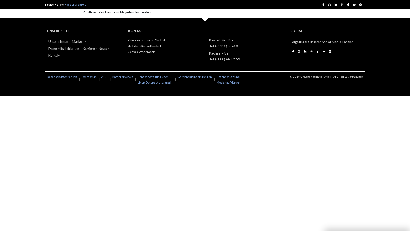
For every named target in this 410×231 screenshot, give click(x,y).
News (102, 48)
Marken (77, 41)
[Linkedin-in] (335, 4)
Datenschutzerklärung (62, 76)
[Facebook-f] (323, 4)
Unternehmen (58, 41)
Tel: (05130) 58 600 (223, 46)
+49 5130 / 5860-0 (75, 4)
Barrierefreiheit (122, 76)
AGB (104, 76)
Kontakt (54, 55)
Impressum (89, 76)
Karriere (89, 48)
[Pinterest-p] (341, 4)
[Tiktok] (348, 4)
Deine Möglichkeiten (63, 48)
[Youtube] (354, 4)
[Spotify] (360, 4)
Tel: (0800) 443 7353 (224, 59)
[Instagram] (329, 4)
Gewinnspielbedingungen (194, 76)
